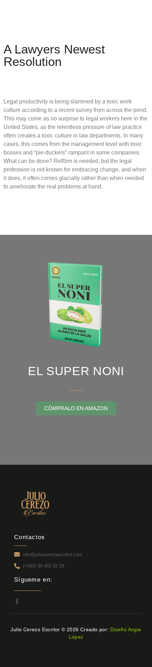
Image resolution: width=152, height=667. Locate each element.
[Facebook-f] (17, 601)
